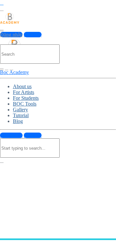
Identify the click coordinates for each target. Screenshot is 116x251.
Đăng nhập (11, 34)
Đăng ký (33, 34)
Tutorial (21, 115)
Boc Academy (14, 72)
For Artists (23, 92)
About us (22, 86)
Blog (18, 121)
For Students (26, 98)
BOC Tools (24, 104)
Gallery (20, 109)
